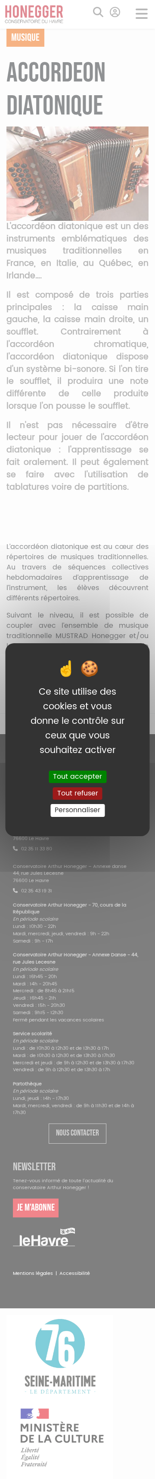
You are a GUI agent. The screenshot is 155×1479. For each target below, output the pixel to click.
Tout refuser (77, 793)
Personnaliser (77, 810)
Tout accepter (77, 776)
